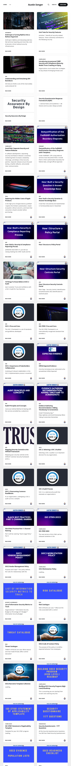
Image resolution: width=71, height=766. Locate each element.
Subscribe (63, 4)
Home (5, 4)
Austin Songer (35, 5)
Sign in (54, 4)
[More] (10, 4)
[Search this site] (48, 4)
